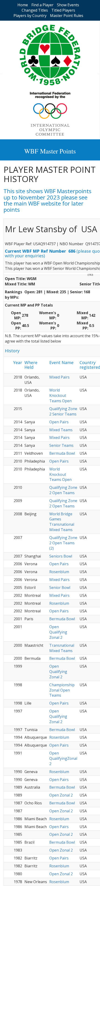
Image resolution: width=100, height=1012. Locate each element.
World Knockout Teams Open (60, 395)
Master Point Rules (66, 15)
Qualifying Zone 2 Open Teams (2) (63, 543)
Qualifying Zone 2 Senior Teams (63, 411)
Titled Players (63, 10)
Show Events (68, 4)
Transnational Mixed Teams (61, 648)
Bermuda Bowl (62, 453)
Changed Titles (35, 10)
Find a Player (42, 4)
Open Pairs (59, 421)
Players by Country (30, 15)
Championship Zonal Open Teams (62, 690)
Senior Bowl (59, 587)
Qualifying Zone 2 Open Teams (63, 490)
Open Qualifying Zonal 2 (58, 632)
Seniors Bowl (60, 556)
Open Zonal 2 (61, 795)
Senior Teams (61, 445)
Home (22, 4)
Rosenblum (59, 571)
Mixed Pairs (59, 377)
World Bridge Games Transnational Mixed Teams (61, 521)
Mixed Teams (61, 429)
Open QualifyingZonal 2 (63, 758)
